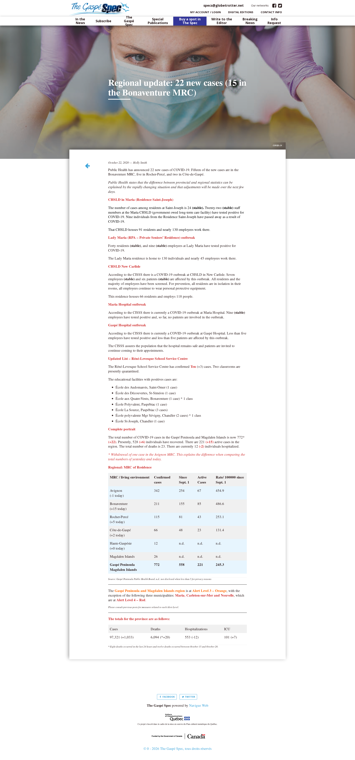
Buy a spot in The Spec (190, 21)
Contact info (271, 12)
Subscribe (103, 21)
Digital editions (240, 12)
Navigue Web (198, 705)
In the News (80, 21)
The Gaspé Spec (129, 21)
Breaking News (250, 21)
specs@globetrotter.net (223, 5)
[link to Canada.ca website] (177, 735)
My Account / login (205, 12)
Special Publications (158, 21)
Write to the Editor (221, 21)
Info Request (274, 21)
